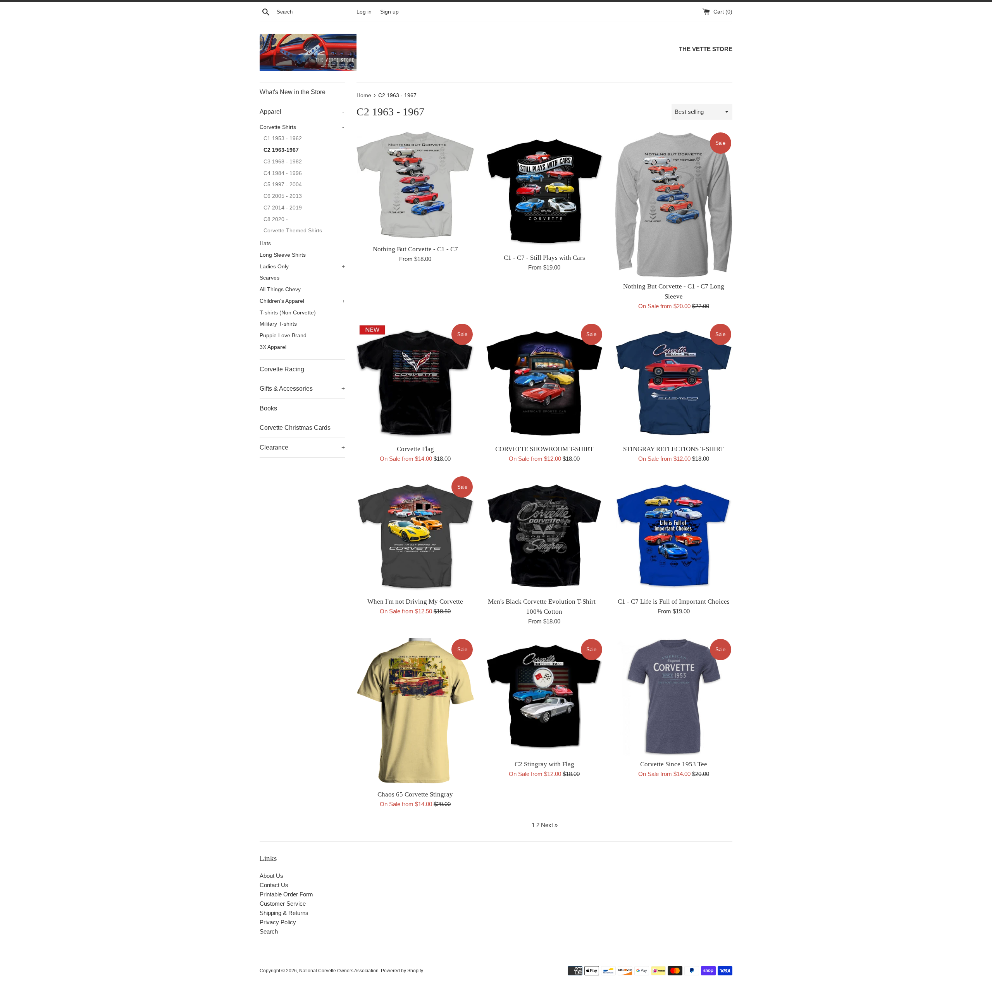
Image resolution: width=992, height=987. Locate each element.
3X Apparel (273, 347)
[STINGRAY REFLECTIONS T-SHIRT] (673, 381)
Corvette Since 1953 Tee (673, 764)
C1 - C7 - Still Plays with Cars (544, 257)
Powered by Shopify (402, 970)
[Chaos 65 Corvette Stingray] (415, 711)
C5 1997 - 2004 (283, 184)
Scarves (269, 278)
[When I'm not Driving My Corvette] (415, 533)
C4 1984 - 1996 (283, 173)
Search (269, 931)
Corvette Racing (282, 369)
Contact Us (274, 885)
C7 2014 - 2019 (283, 208)
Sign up (389, 12)
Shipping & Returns (284, 913)
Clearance (302, 447)
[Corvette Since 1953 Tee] (673, 696)
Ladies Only (302, 266)
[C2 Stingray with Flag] (544, 696)
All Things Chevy (280, 289)
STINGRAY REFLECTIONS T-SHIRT (673, 449)
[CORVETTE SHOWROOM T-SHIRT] (544, 381)
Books (268, 408)
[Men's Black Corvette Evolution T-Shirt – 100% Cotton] (544, 533)
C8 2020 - (276, 219)
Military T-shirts (278, 324)
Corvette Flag (415, 449)
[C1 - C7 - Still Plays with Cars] (544, 190)
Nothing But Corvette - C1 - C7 (415, 249)
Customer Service (283, 903)
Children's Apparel (302, 301)
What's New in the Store (293, 92)
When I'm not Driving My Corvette (415, 601)
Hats (265, 243)
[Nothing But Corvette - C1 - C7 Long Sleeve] (673, 204)
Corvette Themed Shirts (293, 230)
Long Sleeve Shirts (283, 255)
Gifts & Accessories (302, 388)
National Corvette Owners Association (339, 970)
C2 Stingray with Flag (544, 764)
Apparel (302, 111)
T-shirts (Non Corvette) (288, 313)
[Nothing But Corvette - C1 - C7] (415, 185)
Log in (364, 12)
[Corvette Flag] (415, 381)
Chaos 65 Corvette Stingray (415, 794)
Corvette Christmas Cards (295, 427)
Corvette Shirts (302, 127)
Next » (549, 825)
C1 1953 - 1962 (283, 138)
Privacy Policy (278, 922)
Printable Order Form (286, 894)
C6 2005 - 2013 (283, 196)
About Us (271, 875)
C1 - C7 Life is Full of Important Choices (674, 601)
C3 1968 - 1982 (283, 162)
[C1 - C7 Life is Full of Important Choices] (673, 533)
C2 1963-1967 (281, 150)
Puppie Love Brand (283, 335)
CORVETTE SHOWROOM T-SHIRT (544, 449)
